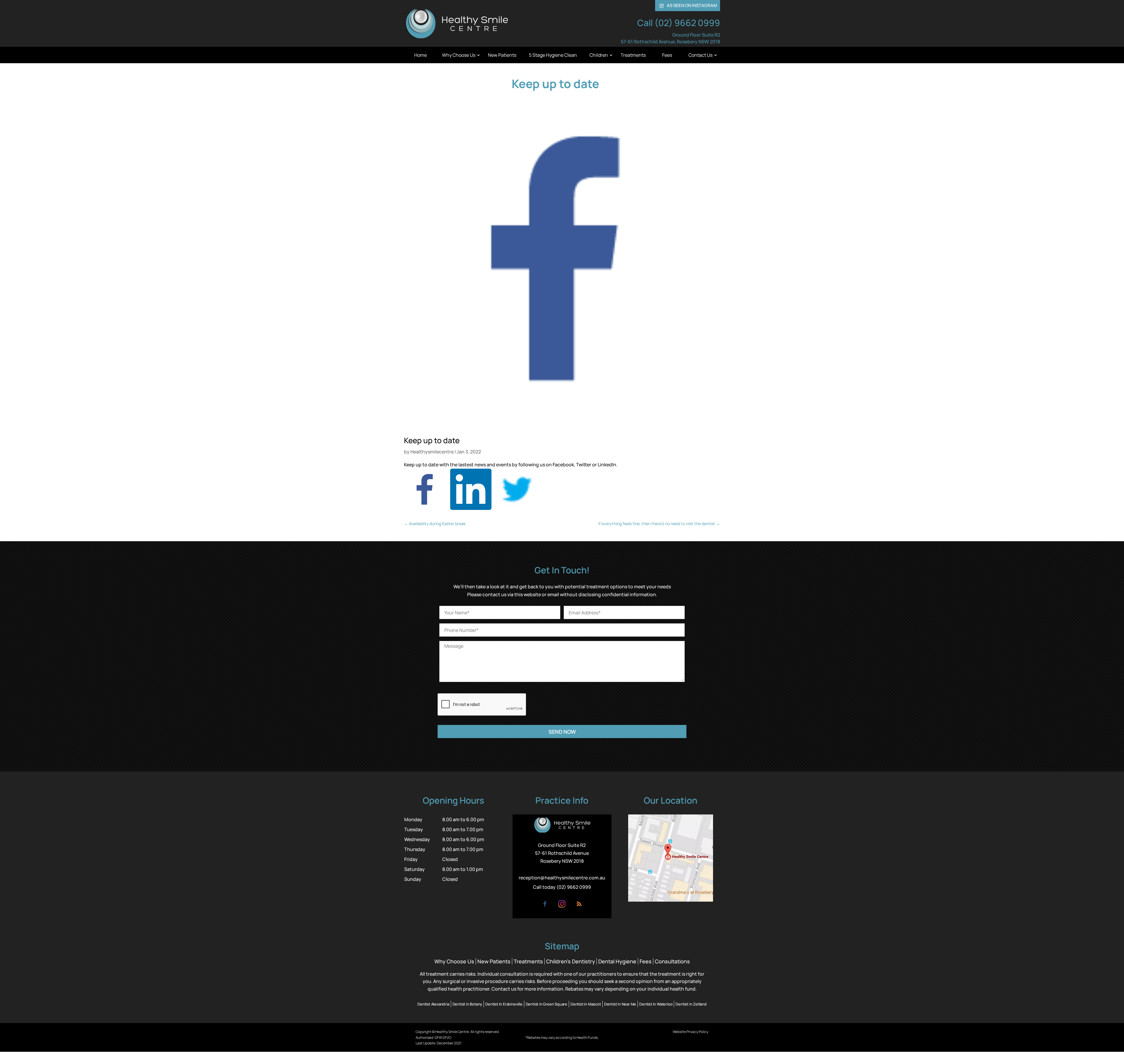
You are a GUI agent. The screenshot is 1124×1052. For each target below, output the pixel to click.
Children (599, 55)
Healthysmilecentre (432, 451)
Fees (667, 55)
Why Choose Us (458, 55)
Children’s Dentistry (570, 961)
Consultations (672, 961)
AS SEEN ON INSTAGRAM (688, 5)
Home (420, 55)
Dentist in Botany (467, 1004)
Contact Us (700, 55)
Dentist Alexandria (433, 1004)
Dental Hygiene (617, 961)
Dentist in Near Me (620, 1004)
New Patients (502, 55)
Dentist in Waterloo (655, 1004)
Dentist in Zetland (691, 1004)
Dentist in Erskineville (503, 1004)
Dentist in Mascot (585, 1004)
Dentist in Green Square (546, 1004)
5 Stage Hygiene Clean (553, 55)
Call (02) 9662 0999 (678, 23)
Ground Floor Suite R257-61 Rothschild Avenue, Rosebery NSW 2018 (670, 38)
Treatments (633, 55)
